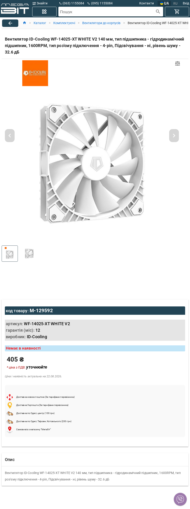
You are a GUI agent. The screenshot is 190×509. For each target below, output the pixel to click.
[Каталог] (44, 11)
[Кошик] (177, 11)
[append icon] (158, 12)
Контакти (146, 3)
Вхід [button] (186, 3)
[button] (180, 499)
